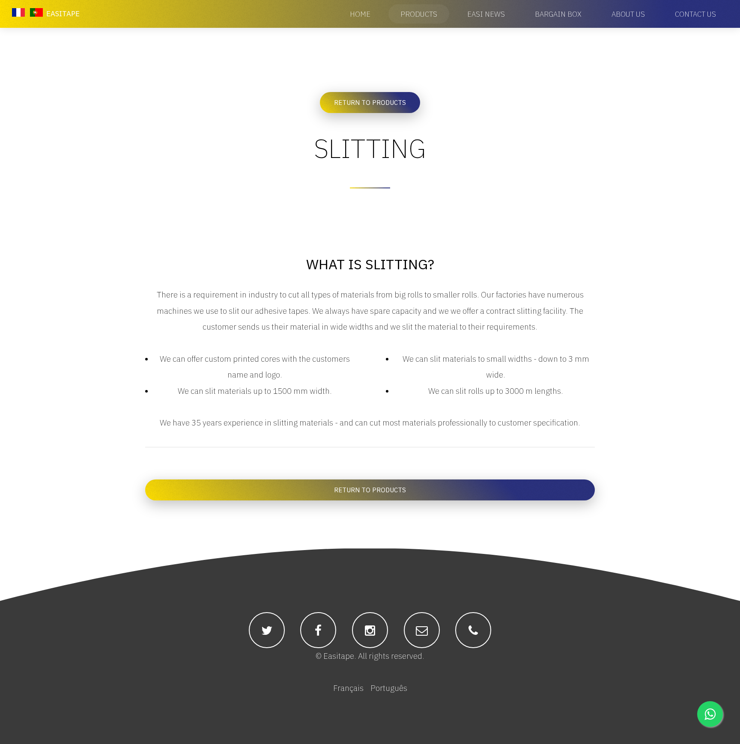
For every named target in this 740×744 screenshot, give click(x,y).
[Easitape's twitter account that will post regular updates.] (267, 630)
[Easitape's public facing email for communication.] (422, 630)
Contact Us (695, 14)
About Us (628, 14)
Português (388, 688)
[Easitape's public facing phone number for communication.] (473, 630)
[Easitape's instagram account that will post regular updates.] (370, 630)
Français (348, 688)
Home (360, 14)
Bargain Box (558, 14)
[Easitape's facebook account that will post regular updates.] (318, 630)
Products (418, 14)
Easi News (486, 14)
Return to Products (370, 102)
